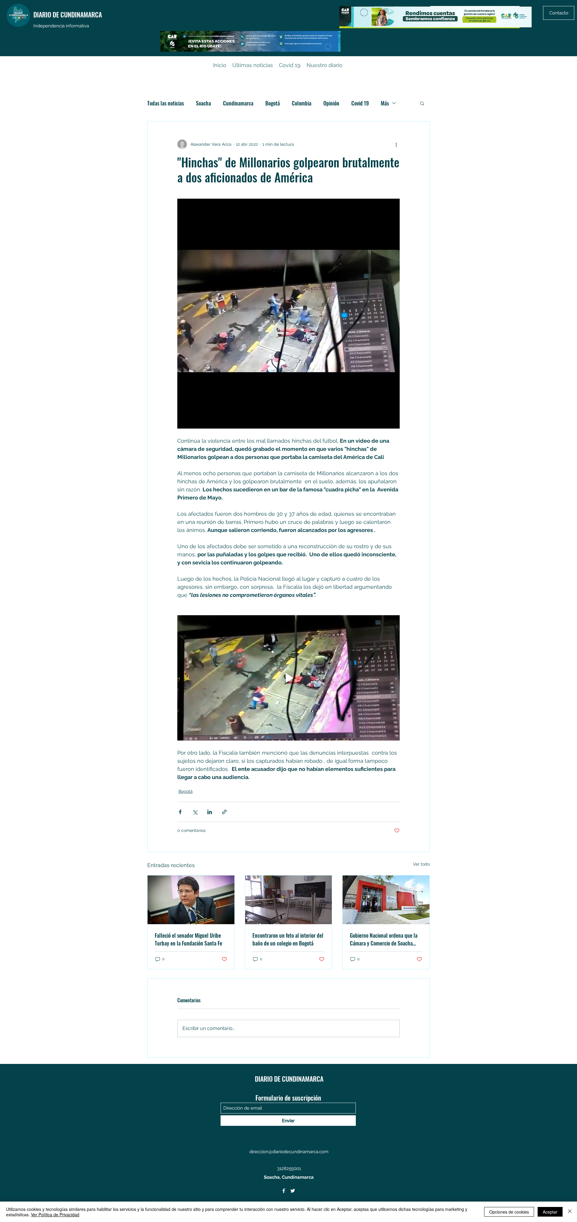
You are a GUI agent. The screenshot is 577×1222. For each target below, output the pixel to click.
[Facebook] (284, 1191)
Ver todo (421, 864)
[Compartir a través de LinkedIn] (209, 812)
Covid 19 (360, 103)
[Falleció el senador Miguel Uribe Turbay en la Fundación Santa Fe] (191, 899)
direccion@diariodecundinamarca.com (288, 1151)
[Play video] (288, 677)
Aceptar (550, 1212)
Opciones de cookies (509, 1212)
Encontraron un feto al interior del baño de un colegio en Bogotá (287, 939)
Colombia (301, 103)
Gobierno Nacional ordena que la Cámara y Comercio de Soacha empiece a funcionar (383, 939)
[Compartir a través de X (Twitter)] (195, 812)
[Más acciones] (396, 144)
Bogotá (272, 103)
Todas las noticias (165, 103)
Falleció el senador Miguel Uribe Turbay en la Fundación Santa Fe (188, 939)
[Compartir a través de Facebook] (180, 812)
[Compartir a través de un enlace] (224, 812)
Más (385, 103)
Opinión (331, 103)
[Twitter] (293, 1191)
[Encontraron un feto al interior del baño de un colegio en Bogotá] (288, 899)
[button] (422, 103)
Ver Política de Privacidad (55, 1214)
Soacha (203, 103)
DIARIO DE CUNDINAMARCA (67, 14)
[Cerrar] (569, 1211)
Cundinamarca (238, 103)
